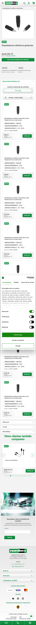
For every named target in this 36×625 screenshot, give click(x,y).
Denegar (18, 346)
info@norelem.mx (19, 566)
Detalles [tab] (16, 282)
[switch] (31, 316)
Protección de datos (11, 618)
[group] (18, 458)
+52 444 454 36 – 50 (18, 564)
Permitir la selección (18, 340)
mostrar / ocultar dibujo (15, 97)
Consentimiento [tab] (6, 282)
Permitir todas (18, 335)
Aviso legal (13, 617)
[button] (6, 475)
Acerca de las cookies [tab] (27, 282)
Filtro (19, 90)
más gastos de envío (10, 55)
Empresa (5, 571)
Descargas (6, 575)
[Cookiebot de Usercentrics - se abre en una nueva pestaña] (26, 278)
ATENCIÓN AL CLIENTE (10, 580)
